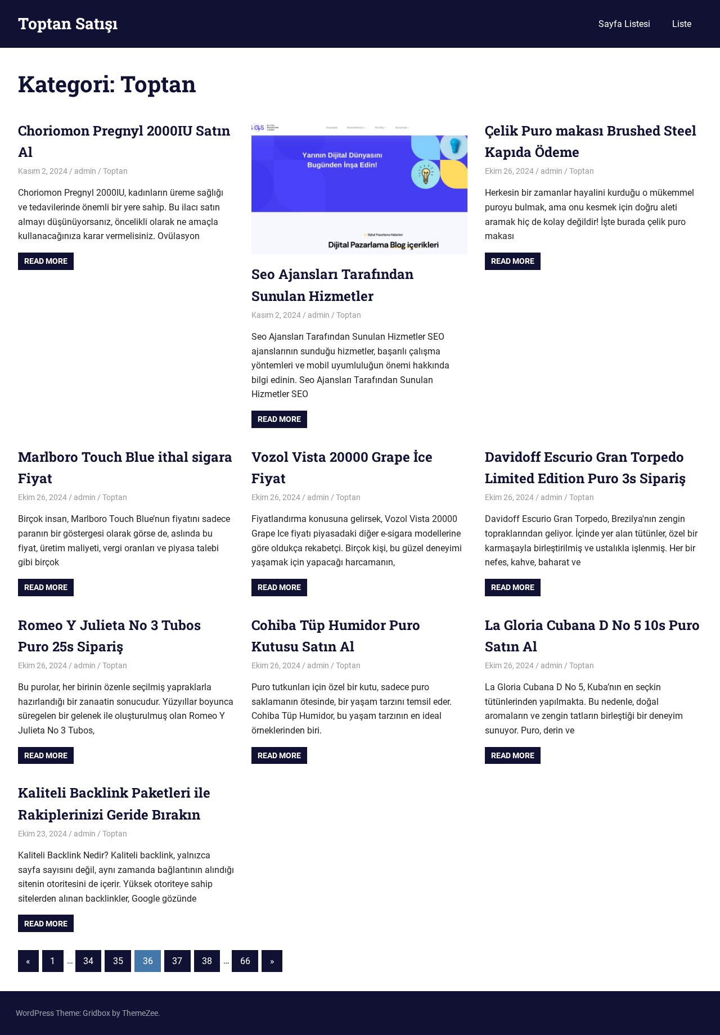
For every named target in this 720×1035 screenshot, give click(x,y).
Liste (681, 24)
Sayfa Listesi (624, 24)
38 (207, 961)
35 (118, 961)
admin (85, 171)
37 (177, 961)
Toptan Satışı (68, 23)
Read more (46, 261)
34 (88, 961)
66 (245, 961)
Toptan (115, 171)
